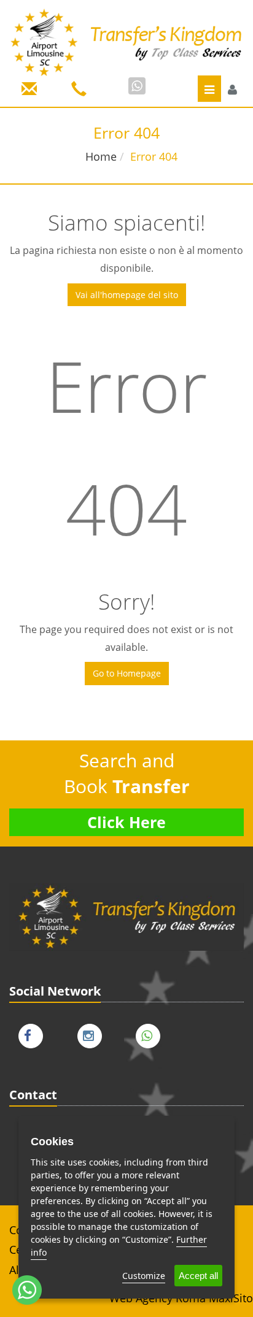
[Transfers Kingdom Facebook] (33, 1033)
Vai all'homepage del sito (127, 295)
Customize (143, 1275)
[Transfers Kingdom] (126, 41)
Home (101, 156)
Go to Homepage (127, 673)
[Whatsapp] (137, 85)
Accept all (198, 1275)
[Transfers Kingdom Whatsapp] (151, 1033)
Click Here (126, 822)
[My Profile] (232, 89)
